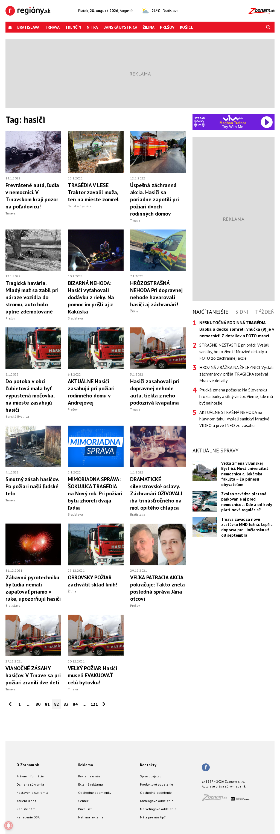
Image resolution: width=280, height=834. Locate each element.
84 (75, 704)
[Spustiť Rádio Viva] (233, 118)
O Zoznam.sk (27, 764)
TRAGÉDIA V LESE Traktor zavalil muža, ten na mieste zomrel (93, 192)
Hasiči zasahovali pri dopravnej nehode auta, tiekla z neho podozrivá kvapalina (154, 392)
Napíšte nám (26, 809)
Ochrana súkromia (30, 784)
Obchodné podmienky (94, 793)
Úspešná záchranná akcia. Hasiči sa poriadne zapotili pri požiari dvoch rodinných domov (154, 199)
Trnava (52, 27)
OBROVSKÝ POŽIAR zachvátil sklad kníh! (92, 581)
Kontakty (148, 764)
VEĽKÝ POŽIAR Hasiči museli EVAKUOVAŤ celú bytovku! (92, 675)
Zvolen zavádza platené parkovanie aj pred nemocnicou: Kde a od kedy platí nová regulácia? (246, 501)
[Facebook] (206, 768)
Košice (186, 27)
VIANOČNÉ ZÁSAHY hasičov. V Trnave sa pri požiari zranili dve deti (33, 675)
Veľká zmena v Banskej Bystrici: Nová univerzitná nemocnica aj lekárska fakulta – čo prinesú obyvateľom (245, 474)
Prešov (167, 27)
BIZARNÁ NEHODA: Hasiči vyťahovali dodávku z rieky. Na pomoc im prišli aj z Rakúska (91, 297)
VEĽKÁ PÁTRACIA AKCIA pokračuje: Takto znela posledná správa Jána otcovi (157, 588)
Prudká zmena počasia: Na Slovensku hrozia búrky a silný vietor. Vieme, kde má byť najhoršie (236, 396)
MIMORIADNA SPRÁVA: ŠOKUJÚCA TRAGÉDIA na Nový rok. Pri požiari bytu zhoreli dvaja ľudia (95, 493)
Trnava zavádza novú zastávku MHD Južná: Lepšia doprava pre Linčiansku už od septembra (247, 527)
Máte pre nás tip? (153, 817)
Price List (85, 809)
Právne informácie (30, 776)
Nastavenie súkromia (32, 793)
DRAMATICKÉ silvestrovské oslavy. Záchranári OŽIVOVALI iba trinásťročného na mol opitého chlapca (156, 493)
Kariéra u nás (26, 801)
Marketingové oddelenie (158, 809)
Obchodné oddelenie (156, 793)
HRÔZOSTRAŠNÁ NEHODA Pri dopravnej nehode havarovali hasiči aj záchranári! (156, 294)
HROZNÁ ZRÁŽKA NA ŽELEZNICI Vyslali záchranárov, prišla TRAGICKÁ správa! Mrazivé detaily (236, 374)
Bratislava (28, 27)
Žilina (148, 27)
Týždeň (265, 311)
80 (38, 704)
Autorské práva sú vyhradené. (224, 786)
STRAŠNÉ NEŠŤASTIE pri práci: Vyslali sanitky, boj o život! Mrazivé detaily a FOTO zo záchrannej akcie (234, 351)
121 (94, 704)
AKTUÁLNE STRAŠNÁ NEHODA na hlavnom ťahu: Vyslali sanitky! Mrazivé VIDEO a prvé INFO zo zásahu (234, 418)
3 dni (242, 311)
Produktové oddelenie (156, 784)
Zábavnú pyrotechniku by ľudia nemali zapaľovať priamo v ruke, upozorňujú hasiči (33, 588)
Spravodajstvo (150, 776)
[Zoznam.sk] (216, 799)
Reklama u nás (89, 776)
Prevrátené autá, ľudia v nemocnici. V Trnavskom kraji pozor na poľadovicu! (32, 196)
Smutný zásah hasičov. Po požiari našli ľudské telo (32, 486)
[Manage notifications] (8, 825)
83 (65, 704)
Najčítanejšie (210, 311)
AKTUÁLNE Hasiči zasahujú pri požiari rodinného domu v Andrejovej (91, 392)
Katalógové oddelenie (156, 801)
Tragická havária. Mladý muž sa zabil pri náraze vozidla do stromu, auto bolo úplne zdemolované (32, 297)
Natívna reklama (90, 817)
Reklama (85, 764)
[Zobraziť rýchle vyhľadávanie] (268, 27)
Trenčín (73, 27)
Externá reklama (90, 784)
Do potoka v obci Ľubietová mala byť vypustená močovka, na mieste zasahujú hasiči (29, 395)
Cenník (83, 801)
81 (47, 704)
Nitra (92, 27)
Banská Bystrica (120, 27)
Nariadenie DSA (28, 817)
